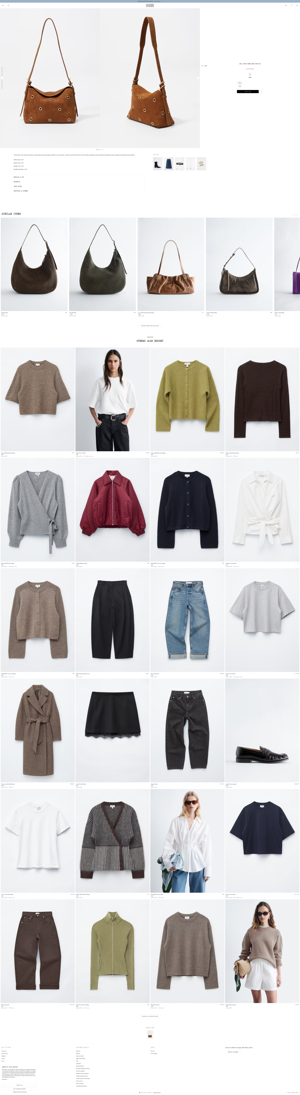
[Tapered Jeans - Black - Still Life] (187, 730)
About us (153, 1051)
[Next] (198, 78)
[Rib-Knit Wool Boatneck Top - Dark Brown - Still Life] (262, 399)
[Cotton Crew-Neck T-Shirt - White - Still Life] (38, 841)
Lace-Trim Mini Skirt (81, 784)
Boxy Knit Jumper (155, 1004)
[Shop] (3, 5)
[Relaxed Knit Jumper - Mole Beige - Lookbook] (262, 951)
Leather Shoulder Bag (211, 312)
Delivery (78, 1053)
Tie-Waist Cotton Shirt (231, 563)
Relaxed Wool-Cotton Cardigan (158, 563)
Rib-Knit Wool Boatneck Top (232, 453)
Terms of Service (80, 1083)
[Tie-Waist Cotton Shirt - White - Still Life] (262, 510)
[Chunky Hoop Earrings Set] (201, 163)
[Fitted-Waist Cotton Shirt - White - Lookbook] (187, 841)
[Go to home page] (150, 5)
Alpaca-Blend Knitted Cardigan (158, 453)
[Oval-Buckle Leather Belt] (179, 163)
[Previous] (2, 78)
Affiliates (4, 1056)
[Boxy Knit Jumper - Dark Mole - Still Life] (187, 951)
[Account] (286, 5)
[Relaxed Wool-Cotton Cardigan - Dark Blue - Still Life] (187, 510)
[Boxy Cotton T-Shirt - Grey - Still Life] (262, 620)
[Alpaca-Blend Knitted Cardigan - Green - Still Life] (187, 399)
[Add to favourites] (261, 91)
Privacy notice (79, 1081)
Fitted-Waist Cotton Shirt (157, 894)
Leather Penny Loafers (231, 784)
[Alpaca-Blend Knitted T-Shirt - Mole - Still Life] (38, 399)
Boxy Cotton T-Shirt (81, 453)
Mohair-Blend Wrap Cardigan (83, 894)
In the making (154, 1053)
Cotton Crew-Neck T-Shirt (7, 894)
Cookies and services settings (19, 1091)
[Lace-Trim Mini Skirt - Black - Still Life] (112, 730)
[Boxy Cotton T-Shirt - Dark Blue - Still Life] (262, 841)
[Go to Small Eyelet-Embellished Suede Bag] (150, 1034)
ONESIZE (240, 82)
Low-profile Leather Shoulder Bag (146, 312)
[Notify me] (165, 168)
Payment (78, 1051)
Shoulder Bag (4, 312)
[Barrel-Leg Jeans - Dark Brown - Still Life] (38, 951)
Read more (4, 1079)
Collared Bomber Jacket (81, 563)
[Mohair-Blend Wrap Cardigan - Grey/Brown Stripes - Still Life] (112, 841)
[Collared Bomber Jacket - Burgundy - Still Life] (112, 510)
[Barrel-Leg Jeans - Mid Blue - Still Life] (187, 620)
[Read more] (161, 1)
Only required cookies (19, 1088)
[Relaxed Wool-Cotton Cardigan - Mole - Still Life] (38, 620)
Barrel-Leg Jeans (155, 673)
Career (3, 1058)
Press (3, 1061)
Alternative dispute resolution (83, 1068)
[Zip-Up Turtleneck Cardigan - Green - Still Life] (112, 951)
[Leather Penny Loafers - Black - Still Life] (262, 730)
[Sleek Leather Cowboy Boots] (157, 163)
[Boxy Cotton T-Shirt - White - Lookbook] (112, 399)
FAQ (77, 1061)
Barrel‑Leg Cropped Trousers (83, 673)
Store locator (5, 1053)
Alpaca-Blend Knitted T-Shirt (8, 453)
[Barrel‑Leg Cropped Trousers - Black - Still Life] (112, 620)
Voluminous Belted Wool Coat (8, 784)
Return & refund (80, 1056)
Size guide (78, 1063)
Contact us (4, 1051)
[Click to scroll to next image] (297, 214)
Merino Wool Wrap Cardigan (7, 563)
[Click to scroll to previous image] (294, 214)
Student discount (80, 1066)
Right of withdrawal (80, 1058)
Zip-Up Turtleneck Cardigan (82, 1004)
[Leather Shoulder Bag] (239, 264)
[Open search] (8, 5)
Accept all (19, 1085)
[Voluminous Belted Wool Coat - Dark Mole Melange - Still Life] (38, 730)
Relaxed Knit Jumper (231, 1004)
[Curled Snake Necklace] (190, 163)
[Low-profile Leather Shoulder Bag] (171, 264)
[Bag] (297, 5)
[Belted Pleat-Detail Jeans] (168, 163)
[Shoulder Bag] (34, 264)
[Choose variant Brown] (250, 74)
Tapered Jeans (154, 784)
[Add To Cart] (154, 168)
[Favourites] (291, 5)
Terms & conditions (80, 1071)
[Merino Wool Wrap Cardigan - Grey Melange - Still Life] (38, 510)
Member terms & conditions (82, 1073)
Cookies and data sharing (81, 1076)
